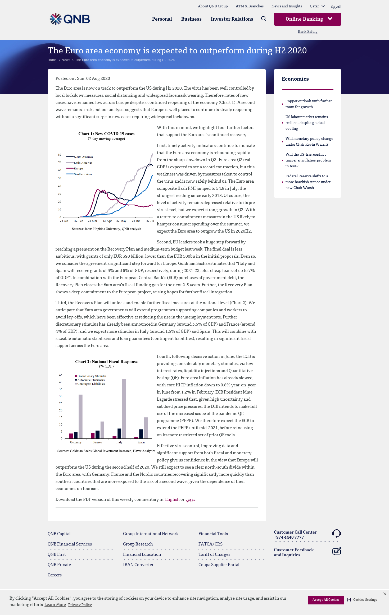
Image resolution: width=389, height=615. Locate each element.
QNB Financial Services (70, 544)
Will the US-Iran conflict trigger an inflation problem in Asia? (308, 160)
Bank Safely (308, 32)
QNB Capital (59, 534)
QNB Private (59, 565)
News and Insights (287, 6)
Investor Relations (232, 19)
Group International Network (151, 534)
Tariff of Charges (214, 555)
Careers (55, 575)
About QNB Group (213, 6)
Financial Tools (213, 534)
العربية (336, 6)
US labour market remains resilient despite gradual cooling (307, 123)
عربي (191, 500)
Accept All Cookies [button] (326, 600)
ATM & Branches (250, 6)
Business (191, 19)
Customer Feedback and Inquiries (294, 552)
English (172, 500)
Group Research (138, 544)
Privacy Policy (80, 605)
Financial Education (142, 555)
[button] (362, 600)
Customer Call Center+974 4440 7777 (295, 535)
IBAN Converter (138, 565)
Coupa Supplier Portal (218, 565)
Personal (162, 19)
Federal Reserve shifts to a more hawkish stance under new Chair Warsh (308, 182)
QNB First (57, 555)
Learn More (55, 605)
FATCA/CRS (210, 544)
